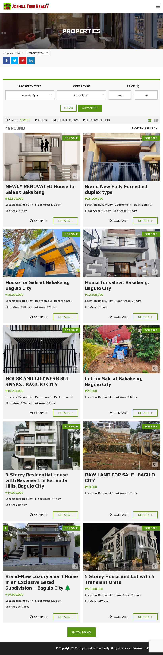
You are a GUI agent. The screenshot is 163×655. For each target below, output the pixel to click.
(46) (12, 53)
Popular (41, 120)
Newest (25, 120)
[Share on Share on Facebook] (6, 60)
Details (64, 220)
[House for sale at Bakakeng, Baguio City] (121, 253)
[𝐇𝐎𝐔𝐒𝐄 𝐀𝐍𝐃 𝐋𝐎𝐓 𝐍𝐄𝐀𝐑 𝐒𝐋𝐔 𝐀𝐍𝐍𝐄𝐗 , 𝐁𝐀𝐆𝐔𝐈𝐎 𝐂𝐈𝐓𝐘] (41, 349)
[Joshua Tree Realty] (24, 6)
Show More (81, 632)
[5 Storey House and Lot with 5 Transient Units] (121, 547)
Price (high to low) (65, 120)
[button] (29, 95)
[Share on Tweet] (14, 60)
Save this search (145, 128)
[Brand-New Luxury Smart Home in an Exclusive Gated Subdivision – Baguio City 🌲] (41, 547)
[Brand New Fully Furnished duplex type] (121, 157)
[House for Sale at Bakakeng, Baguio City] (41, 253)
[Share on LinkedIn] (31, 60)
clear (68, 108)
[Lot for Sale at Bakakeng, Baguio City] (121, 349)
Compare (41, 220)
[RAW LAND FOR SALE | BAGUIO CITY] (121, 445)
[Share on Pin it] (22, 60)
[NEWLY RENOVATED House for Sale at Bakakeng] (41, 157)
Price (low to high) (96, 120)
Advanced (90, 108)
